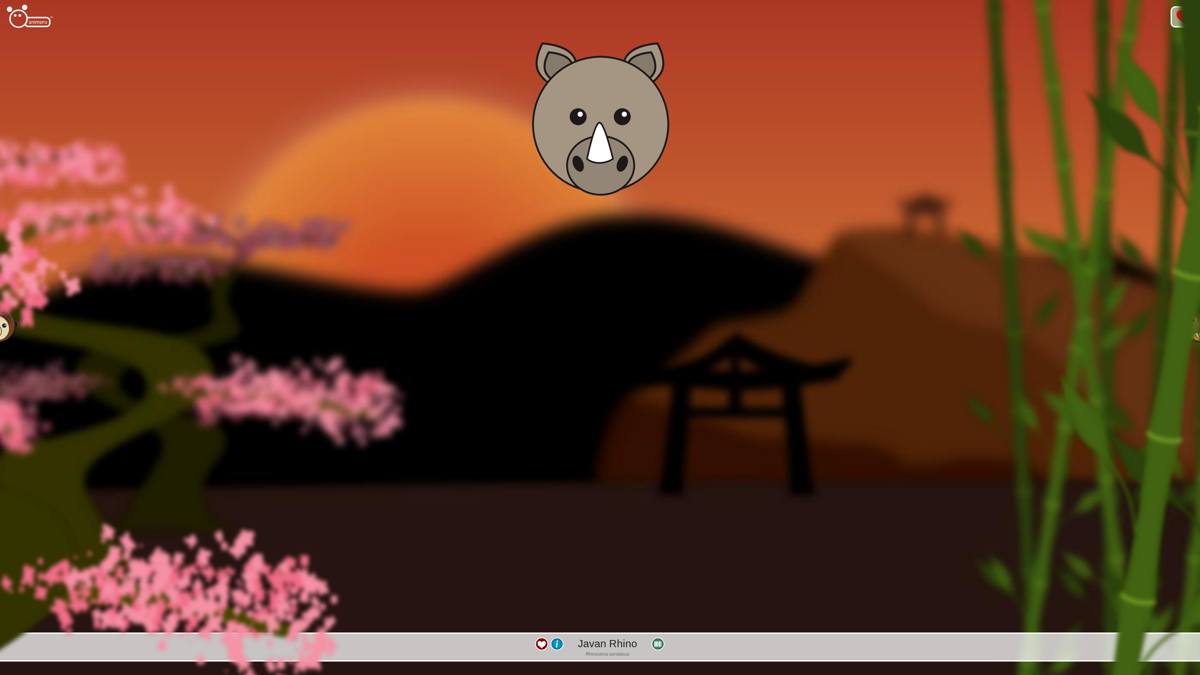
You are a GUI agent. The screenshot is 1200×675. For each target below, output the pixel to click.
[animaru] (30, 16)
